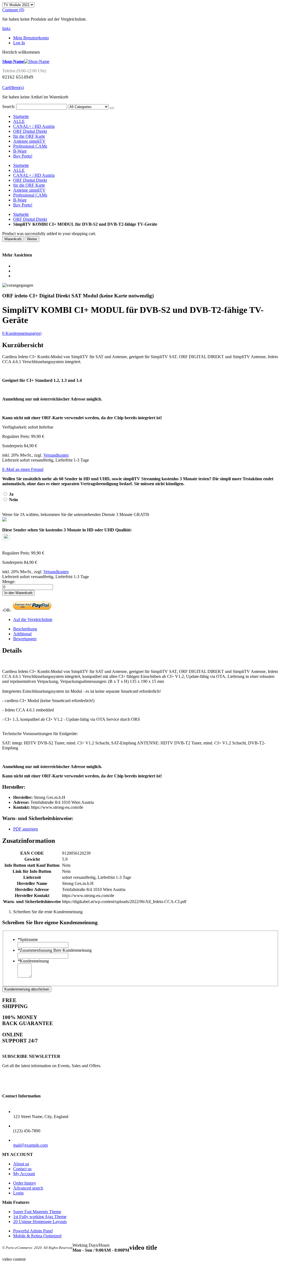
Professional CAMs (30, 146)
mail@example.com (30, 1145)
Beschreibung (25, 629)
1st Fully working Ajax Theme (39, 1216)
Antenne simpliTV (29, 141)
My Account (24, 1173)
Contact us (22, 1168)
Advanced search (28, 1188)
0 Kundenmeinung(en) (21, 333)
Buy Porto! (22, 156)
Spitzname (28, 939)
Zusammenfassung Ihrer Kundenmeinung (55, 950)
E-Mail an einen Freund (22, 469)
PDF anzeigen (25, 829)
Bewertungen (24, 638)
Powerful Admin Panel (33, 1231)
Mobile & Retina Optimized (37, 1235)
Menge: (8, 581)
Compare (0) (13, 9)
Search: (8, 106)
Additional (22, 633)
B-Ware (20, 151)
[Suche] (112, 108)
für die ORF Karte (29, 136)
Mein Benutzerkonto (31, 37)
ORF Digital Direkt (30, 131)
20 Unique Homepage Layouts (40, 1221)
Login (18, 1193)
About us (21, 1163)
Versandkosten (56, 455)
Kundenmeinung (33, 961)
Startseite (21, 214)
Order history (24, 1183)
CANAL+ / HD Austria (34, 126)
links (6, 28)
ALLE (19, 121)
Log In (19, 42)
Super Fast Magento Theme (37, 1211)
